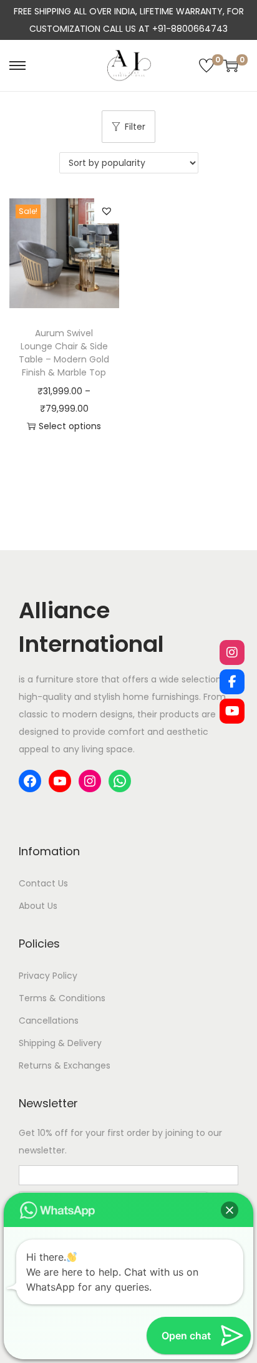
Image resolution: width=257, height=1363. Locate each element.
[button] (106, 210)
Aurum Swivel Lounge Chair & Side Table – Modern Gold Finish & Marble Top (64, 353)
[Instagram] (232, 652)
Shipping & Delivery (60, 1043)
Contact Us (43, 883)
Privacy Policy (48, 975)
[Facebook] (232, 681)
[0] (206, 65)
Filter (135, 126)
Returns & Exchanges (64, 1065)
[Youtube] (232, 711)
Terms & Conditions (62, 998)
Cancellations (49, 1020)
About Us (38, 906)
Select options (70, 426)
